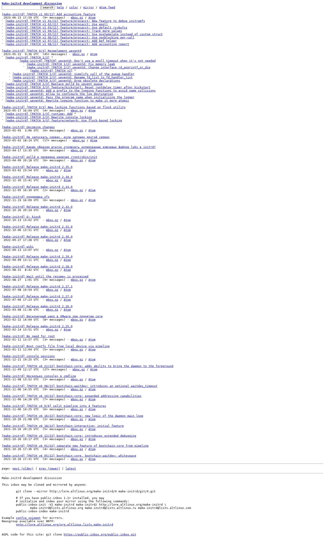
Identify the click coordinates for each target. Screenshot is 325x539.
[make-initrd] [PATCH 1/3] (27, 57)
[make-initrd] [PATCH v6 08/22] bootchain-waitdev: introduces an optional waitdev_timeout (79, 386)
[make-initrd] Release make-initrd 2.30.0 (37, 236)
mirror (88, 7)
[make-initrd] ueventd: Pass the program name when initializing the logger (69, 97)
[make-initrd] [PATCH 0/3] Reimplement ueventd (41, 50)
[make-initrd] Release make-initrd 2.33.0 (37, 187)
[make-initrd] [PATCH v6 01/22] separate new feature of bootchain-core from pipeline (75, 445)
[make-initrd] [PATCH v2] (51, 70)
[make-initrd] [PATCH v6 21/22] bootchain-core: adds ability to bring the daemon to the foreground (87, 366)
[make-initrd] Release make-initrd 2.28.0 (37, 266)
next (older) (23, 468)
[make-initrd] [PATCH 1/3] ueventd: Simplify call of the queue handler (73, 74)
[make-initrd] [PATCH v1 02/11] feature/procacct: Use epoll (56, 24)
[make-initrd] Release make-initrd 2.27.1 (37, 286)
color (73, 7)
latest (70, 468)
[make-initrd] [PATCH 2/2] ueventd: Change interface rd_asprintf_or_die (88, 67)
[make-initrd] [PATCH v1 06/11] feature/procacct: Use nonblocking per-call (69, 37)
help (60, 7)
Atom (92, 17)
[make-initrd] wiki (18, 246)
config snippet (28, 518)
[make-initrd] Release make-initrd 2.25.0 (37, 326)
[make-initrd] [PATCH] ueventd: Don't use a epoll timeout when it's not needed (87, 60)
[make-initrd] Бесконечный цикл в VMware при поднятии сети (52, 316)
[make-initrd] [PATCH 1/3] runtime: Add (39, 114)
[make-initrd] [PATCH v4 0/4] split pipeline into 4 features (54, 406)
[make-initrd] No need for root (28, 336)
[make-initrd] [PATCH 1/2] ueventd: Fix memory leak (71, 64)
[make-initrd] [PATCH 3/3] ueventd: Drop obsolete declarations (66, 80)
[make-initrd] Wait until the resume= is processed (45, 276)
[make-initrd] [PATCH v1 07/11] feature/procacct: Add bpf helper (61, 40)
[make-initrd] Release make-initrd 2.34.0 (37, 177)
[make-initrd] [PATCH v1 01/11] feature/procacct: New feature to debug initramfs (75, 21)
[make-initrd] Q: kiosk (21, 216)
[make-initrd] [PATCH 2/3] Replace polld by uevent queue (54, 84)
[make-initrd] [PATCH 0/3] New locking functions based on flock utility (64, 107)
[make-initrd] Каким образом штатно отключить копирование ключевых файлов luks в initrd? (79, 147)
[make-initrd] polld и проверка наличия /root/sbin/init (49, 157)
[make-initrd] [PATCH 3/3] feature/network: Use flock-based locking (63, 120)
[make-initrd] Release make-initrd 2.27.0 (37, 296)
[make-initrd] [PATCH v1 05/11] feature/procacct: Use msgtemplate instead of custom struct (84, 34)
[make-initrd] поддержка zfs (26, 196)
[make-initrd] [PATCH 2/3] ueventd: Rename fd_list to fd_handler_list (72, 77)
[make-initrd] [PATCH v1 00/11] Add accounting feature (49, 14)
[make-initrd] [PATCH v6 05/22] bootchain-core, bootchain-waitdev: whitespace (69, 455)
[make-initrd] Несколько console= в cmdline (39, 376)
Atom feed (107, 7)
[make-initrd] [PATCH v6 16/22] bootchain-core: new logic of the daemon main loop (72, 416)
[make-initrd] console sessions (28, 356)
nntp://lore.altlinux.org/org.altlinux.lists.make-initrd (64, 524)
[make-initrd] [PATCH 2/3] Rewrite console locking (48, 117)
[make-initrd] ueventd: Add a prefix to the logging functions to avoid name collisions (80, 90)
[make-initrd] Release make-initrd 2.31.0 (37, 226)
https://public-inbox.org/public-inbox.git (100, 534)
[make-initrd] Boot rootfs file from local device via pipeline (56, 346)
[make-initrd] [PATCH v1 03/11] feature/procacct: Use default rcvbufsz (66, 27)
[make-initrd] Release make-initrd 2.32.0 (37, 206)
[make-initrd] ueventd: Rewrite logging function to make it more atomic (67, 100)
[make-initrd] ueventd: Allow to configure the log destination (59, 94)
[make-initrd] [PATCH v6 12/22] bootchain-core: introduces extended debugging (69, 435)
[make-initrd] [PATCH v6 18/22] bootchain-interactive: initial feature (63, 425)
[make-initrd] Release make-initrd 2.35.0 (37, 167)
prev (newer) (49, 468)
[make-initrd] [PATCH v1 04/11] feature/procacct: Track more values (63, 31)
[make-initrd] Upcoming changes (28, 127)
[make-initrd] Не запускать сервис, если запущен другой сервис (56, 137)
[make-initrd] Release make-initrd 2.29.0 (37, 256)
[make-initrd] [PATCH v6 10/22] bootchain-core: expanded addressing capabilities (71, 396)
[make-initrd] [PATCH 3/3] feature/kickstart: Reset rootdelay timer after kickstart (77, 87)
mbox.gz (77, 17)
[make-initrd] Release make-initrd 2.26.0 (37, 306)
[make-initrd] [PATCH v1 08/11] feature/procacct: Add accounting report (67, 44)
